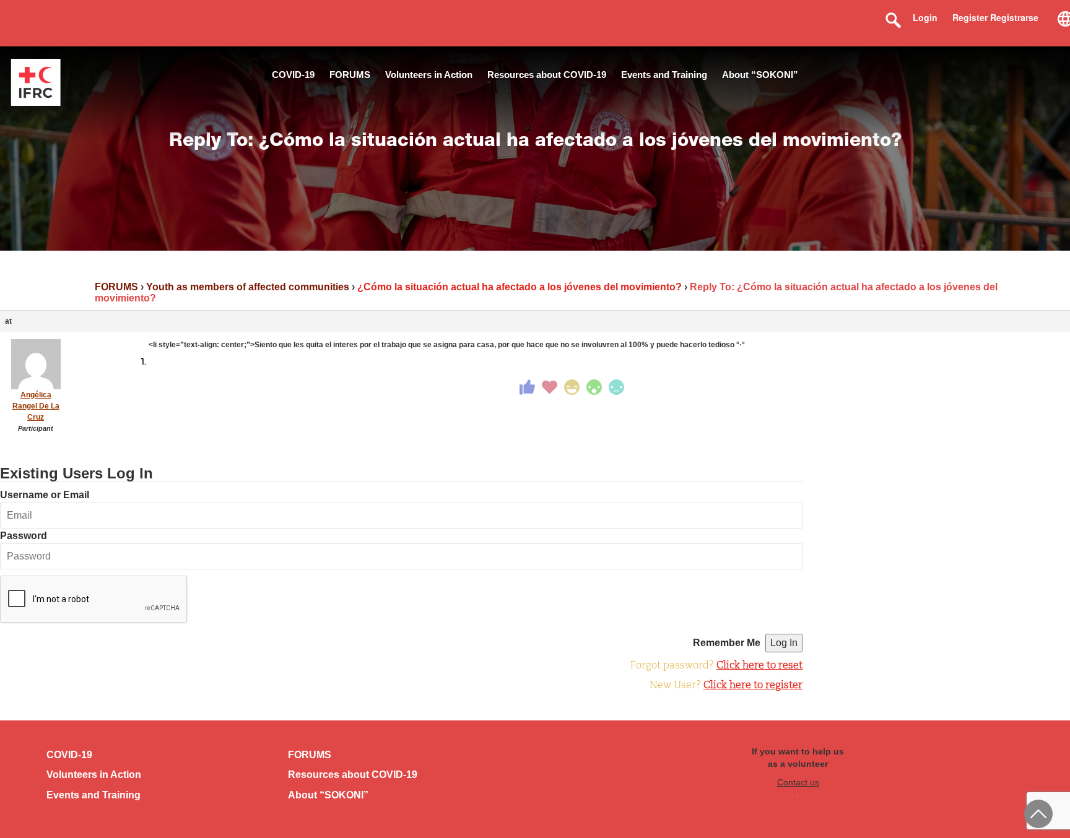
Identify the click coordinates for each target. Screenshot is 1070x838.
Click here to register (752, 686)
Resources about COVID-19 (546, 74)
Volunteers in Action (428, 74)
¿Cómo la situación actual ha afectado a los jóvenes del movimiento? (519, 287)
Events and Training (664, 74)
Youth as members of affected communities (247, 287)
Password (23, 535)
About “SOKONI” (760, 74)
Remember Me (726, 642)
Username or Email (44, 495)
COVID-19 (293, 74)
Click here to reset (759, 666)
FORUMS (349, 74)
